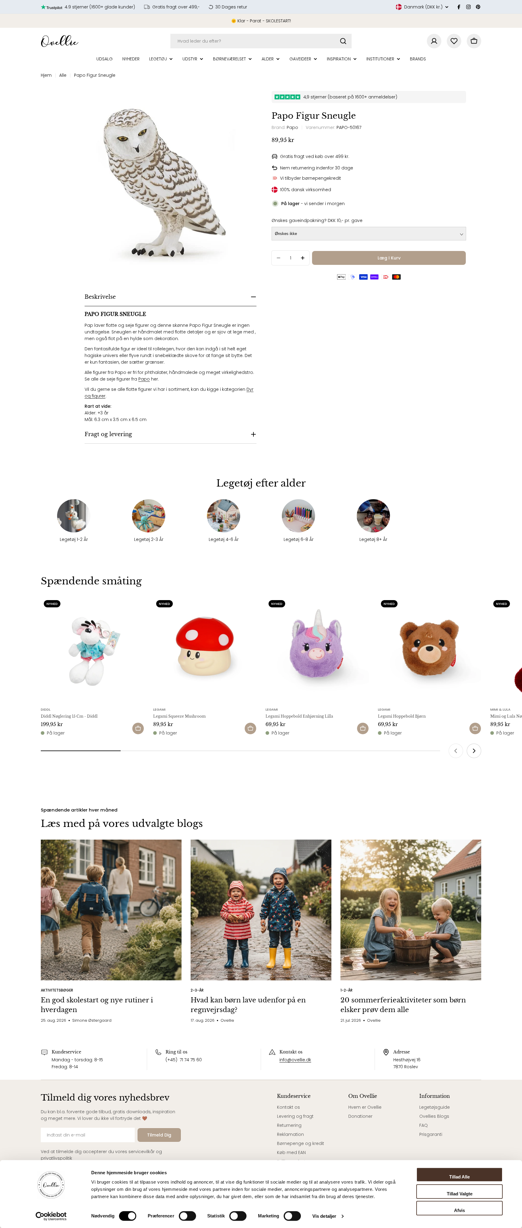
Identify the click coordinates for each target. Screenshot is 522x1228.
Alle (62, 75)
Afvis (459, 1210)
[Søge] (343, 41)
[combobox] (261, 41)
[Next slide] (474, 751)
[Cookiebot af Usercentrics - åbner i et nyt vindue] (51, 1216)
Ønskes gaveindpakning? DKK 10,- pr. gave (317, 220)
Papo (144, 379)
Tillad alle (459, 1176)
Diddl (45, 709)
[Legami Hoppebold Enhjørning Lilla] (317, 648)
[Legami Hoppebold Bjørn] (429, 648)
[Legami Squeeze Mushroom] (204, 648)
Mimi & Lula (500, 709)
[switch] (187, 1216)
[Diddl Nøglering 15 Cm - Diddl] (92, 648)
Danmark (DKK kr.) (423, 7)
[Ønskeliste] (454, 41)
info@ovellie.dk (295, 1060)
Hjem (46, 75)
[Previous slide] (456, 751)
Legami (159, 709)
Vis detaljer (324, 1216)
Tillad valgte (459, 1193)
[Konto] (434, 41)
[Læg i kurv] (138, 728)
